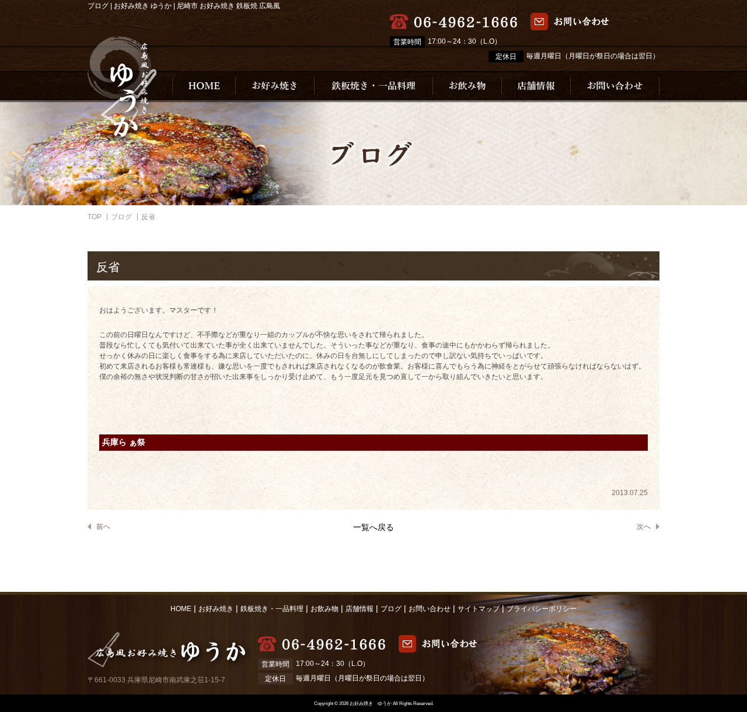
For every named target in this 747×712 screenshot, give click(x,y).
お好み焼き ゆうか (371, 703)
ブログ (121, 217)
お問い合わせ (430, 609)
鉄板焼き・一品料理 (271, 609)
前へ (103, 526)
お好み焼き (215, 609)
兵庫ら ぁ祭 (123, 442)
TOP (95, 217)
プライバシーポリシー (542, 609)
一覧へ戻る (373, 527)
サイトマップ (479, 609)
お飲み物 (324, 609)
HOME (180, 609)
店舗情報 (359, 609)
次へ (644, 526)
